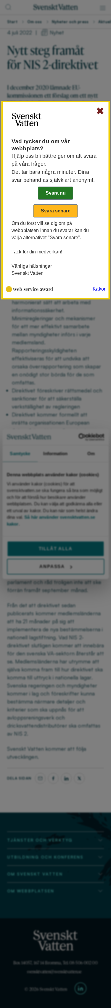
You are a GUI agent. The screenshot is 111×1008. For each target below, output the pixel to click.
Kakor (99, 288)
